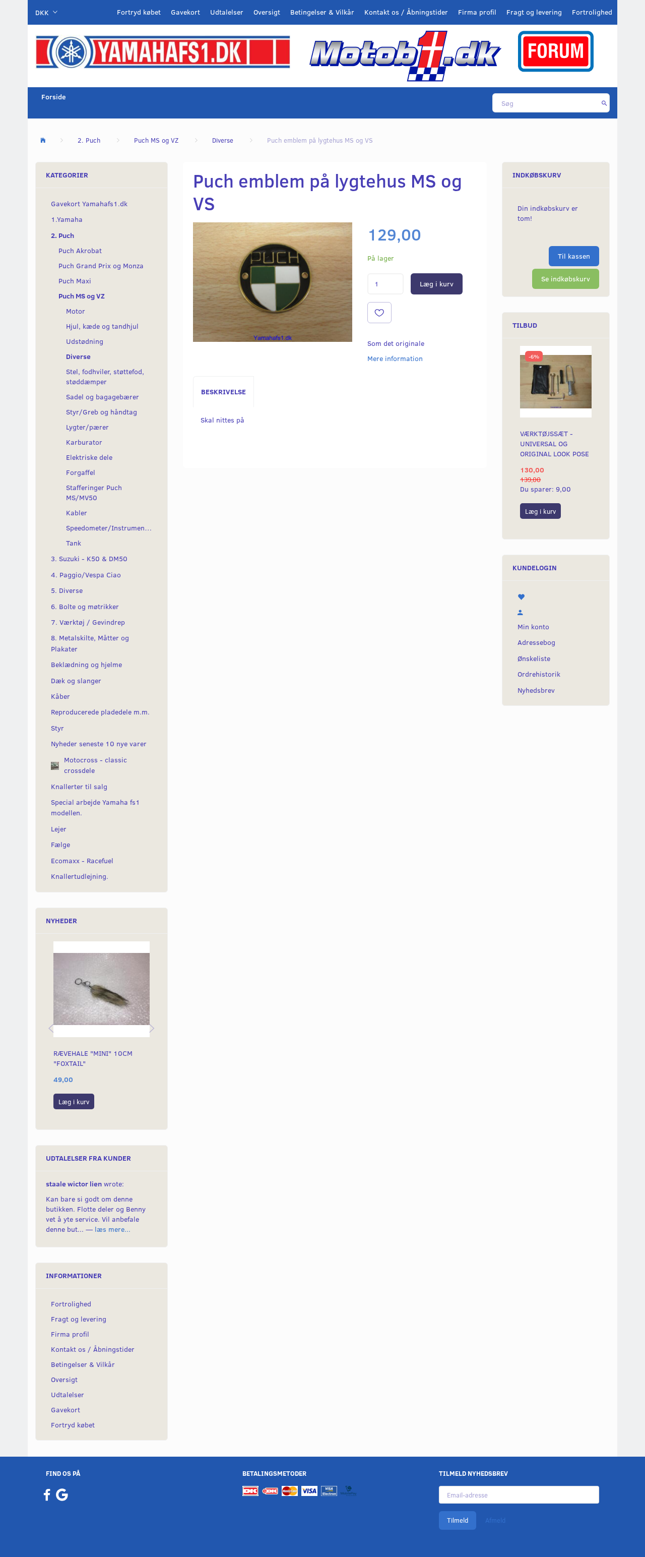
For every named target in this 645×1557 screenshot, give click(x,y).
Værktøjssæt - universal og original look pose (554, 443)
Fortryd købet (139, 12)
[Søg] (604, 103)
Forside (53, 96)
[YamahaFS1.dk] (162, 51)
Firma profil (477, 12)
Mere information (395, 358)
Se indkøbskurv (565, 278)
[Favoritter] (555, 596)
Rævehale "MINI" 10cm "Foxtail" (93, 1058)
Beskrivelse (223, 391)
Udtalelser (226, 12)
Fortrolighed (592, 12)
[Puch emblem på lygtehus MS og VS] (272, 282)
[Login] (555, 611)
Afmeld (495, 1520)
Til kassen (574, 256)
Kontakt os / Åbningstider (406, 12)
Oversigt (266, 12)
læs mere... (113, 1229)
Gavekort (185, 12)
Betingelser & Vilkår (322, 12)
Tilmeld (457, 1520)
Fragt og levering (534, 12)
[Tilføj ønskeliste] (379, 312)
